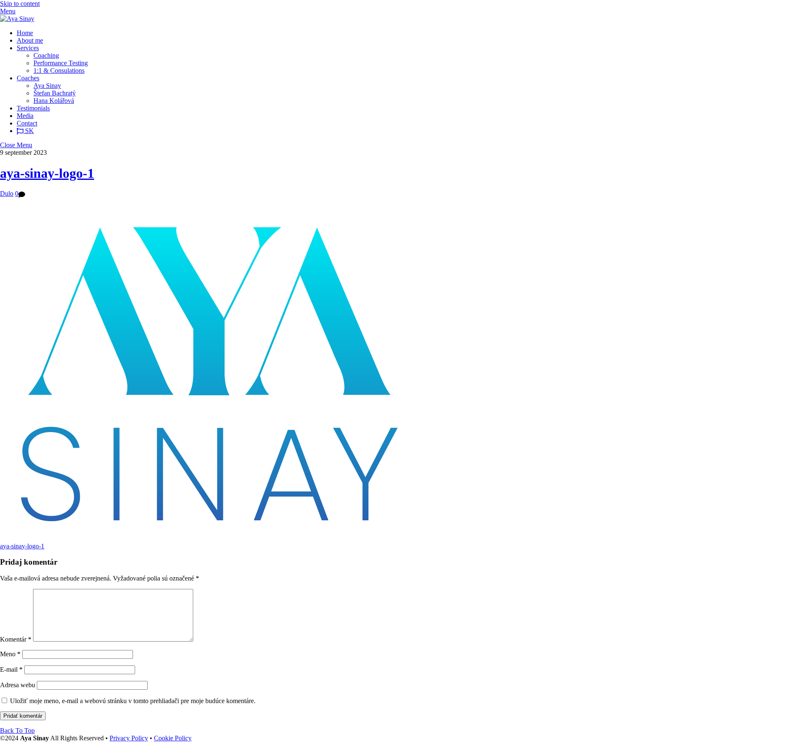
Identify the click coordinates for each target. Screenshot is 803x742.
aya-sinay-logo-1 (47, 173)
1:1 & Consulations (58, 70)
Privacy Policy (129, 738)
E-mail (11, 669)
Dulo (6, 193)
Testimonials (33, 108)
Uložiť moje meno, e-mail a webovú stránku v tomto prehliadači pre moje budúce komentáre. (133, 700)
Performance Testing (60, 63)
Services (28, 47)
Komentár (15, 639)
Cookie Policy (173, 738)
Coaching (46, 55)
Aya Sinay (47, 85)
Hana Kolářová (53, 100)
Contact (27, 123)
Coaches (28, 78)
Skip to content (20, 3)
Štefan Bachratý (54, 93)
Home (25, 32)
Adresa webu (17, 684)
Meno (10, 654)
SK (28, 130)
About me (30, 40)
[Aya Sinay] (17, 18)
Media (25, 115)
